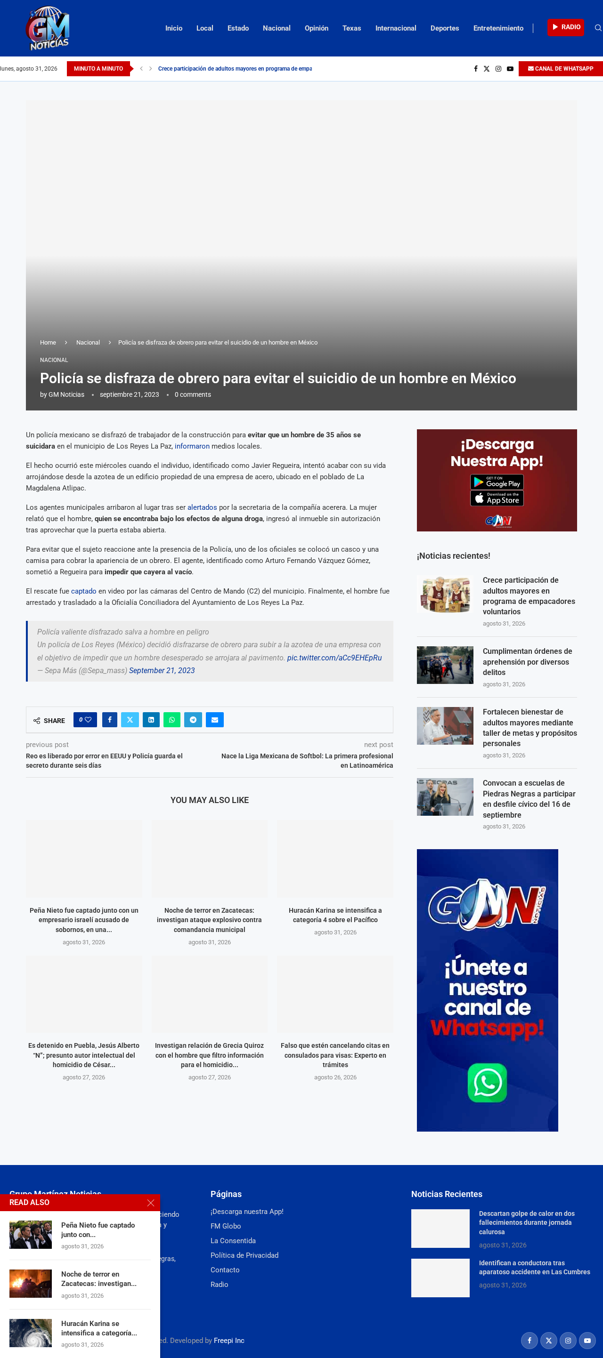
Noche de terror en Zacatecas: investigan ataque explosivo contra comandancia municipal (209, 920)
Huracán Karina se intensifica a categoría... (99, 1328)
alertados (202, 507)
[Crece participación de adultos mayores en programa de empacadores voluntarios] (445, 594)
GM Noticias (66, 394)
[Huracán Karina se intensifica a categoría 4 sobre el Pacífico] (335, 858)
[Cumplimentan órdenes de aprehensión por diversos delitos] (445, 665)
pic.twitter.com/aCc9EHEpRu (334, 657)
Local (204, 28)
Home (48, 342)
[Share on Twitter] (130, 719)
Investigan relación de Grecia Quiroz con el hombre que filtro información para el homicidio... (209, 1055)
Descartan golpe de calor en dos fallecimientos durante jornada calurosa (527, 1223)
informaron (192, 446)
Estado (238, 28)
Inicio (173, 28)
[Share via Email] (215, 719)
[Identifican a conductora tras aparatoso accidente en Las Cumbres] (440, 1278)
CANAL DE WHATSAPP (564, 68)
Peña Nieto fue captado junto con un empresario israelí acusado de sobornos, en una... (84, 920)
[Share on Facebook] (109, 719)
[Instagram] (498, 68)
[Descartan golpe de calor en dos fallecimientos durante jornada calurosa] (440, 1228)
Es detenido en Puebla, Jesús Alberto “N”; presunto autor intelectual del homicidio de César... (83, 1055)
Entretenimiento (498, 28)
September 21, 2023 (162, 670)
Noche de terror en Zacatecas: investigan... (99, 1279)
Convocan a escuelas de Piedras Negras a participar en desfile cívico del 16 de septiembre (529, 799)
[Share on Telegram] (193, 719)
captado (84, 591)
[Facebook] (475, 68)
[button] (141, 68)
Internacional (395, 28)
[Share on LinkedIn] (151, 719)
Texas (351, 28)
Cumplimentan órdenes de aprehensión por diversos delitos (233, 68)
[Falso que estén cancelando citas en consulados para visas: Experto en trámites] (335, 994)
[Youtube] (510, 68)
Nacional (277, 28)
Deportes (445, 28)
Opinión (316, 28)
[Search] (598, 28)
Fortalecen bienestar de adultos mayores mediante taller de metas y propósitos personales (530, 727)
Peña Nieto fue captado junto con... (98, 1230)
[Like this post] (88, 719)
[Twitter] (486, 68)
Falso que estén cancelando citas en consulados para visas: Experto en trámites (335, 1055)
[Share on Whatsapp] (171, 719)
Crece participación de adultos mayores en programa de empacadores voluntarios (529, 596)
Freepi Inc (229, 1340)
